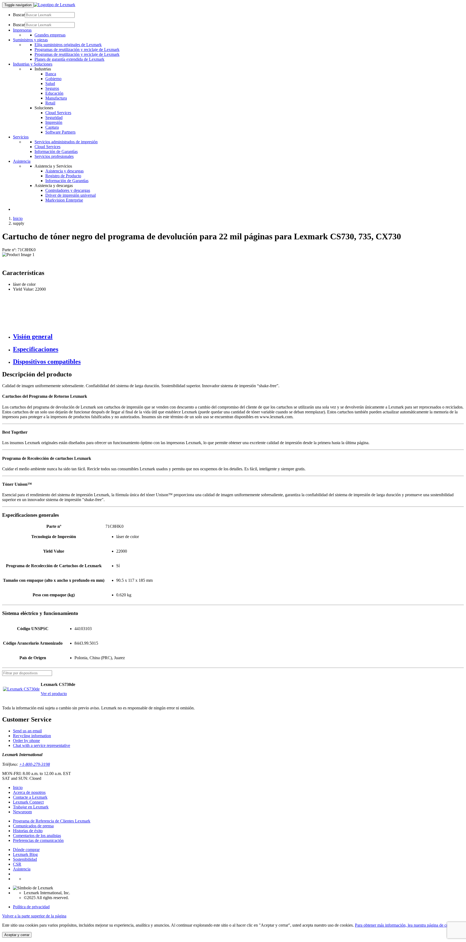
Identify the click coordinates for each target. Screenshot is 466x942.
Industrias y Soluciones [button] (32, 64)
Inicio (18, 218)
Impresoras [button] (22, 30)
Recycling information (32, 735)
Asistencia (21, 869)
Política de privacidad (31, 906)
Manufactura (56, 98)
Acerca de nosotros (29, 792)
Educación (54, 93)
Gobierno (53, 78)
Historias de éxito (28, 830)
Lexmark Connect (28, 802)
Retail (50, 103)
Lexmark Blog (25, 854)
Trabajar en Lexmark (31, 807)
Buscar (19, 14)
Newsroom (22, 812)
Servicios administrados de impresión (66, 142)
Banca (50, 74)
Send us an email (27, 731)
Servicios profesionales (54, 156)
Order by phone (26, 740)
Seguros (52, 88)
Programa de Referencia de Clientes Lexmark (51, 821)
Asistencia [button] (21, 161)
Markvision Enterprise (64, 200)
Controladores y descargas (67, 190)
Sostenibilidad (25, 859)
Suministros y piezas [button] (30, 40)
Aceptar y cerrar (16, 935)
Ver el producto (54, 693)
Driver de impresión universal (70, 195)
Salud (50, 83)
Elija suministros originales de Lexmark (68, 44)
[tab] (238, 336)
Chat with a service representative (41, 745)
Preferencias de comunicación (38, 840)
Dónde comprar (26, 849)
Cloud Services (58, 112)
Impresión (53, 122)
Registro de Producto (63, 176)
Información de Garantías (56, 151)
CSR (17, 864)
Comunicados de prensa (33, 826)
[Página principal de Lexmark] (54, 4)
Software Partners (60, 132)
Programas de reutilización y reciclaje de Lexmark (77, 49)
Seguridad (54, 117)
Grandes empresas (50, 35)
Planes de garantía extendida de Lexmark (69, 59)
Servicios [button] (21, 137)
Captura (52, 127)
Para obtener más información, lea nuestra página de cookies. (406, 925)
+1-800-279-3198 (34, 764)
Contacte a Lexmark (30, 797)
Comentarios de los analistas (37, 835)
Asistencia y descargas (64, 171)
